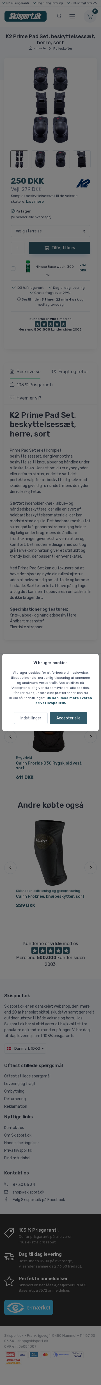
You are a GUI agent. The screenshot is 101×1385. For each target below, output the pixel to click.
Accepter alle (68, 718)
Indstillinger (30, 718)
